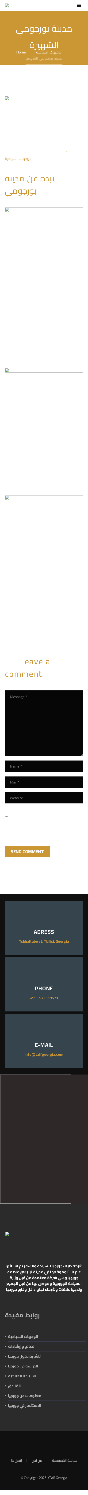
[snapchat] (53, 1444)
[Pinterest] (22, 628)
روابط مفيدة (22, 1315)
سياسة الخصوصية (64, 1460)
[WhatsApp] (41, 1444)
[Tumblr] (29, 628)
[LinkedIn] (36, 628)
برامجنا (71, 13)
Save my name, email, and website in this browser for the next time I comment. (40, 822)
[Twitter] (15, 628)
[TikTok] (47, 1444)
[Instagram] (35, 1444)
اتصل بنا (16, 1460)
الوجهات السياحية (18, 158)
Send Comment (27, 851)
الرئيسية (50, 13)
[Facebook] (8, 628)
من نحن (37, 1460)
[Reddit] (43, 628)
